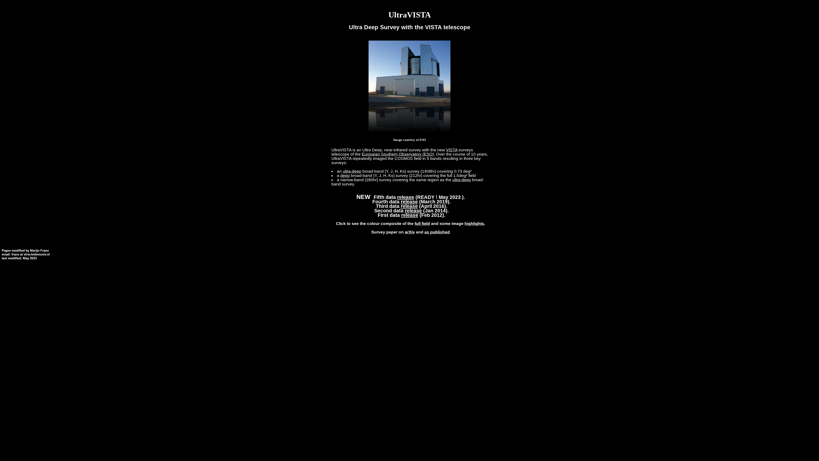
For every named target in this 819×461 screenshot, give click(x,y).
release (405, 197)
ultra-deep (352, 171)
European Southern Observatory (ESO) (398, 154)
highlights (474, 223)
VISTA (451, 150)
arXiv (410, 232)
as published (437, 232)
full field (422, 223)
